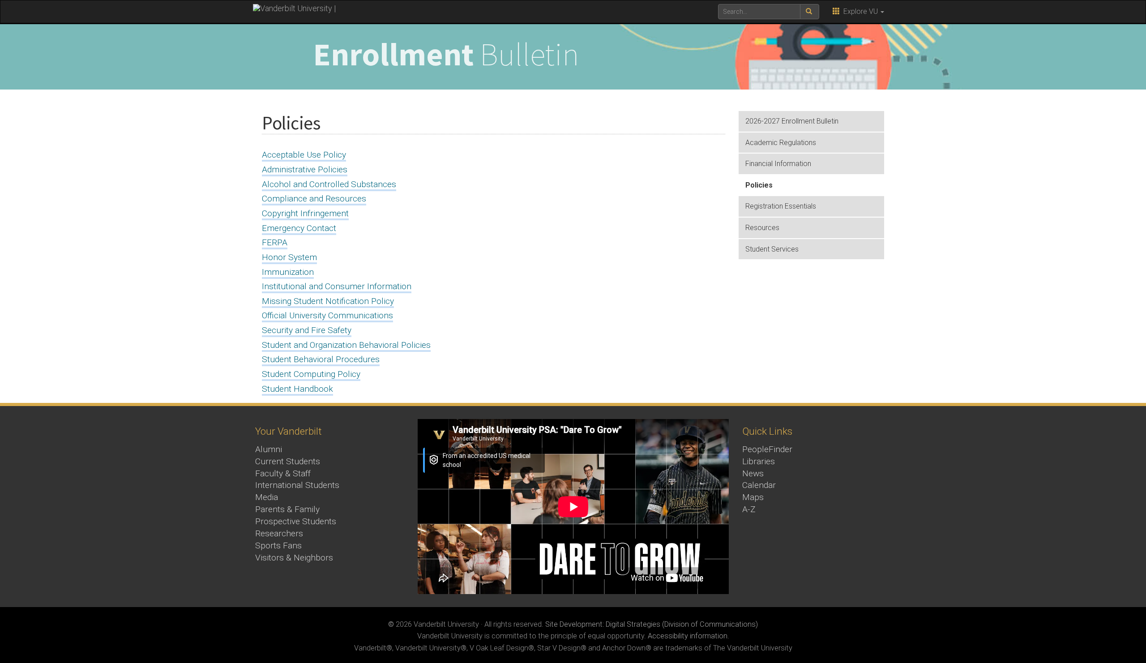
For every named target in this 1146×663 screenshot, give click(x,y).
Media (266, 497)
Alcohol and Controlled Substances (329, 184)
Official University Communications (327, 315)
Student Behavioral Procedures (321, 359)
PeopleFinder (767, 449)
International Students (297, 485)
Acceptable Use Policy (304, 155)
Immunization (288, 272)
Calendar (759, 485)
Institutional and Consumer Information (336, 286)
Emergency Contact (299, 228)
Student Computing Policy (311, 374)
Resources (762, 227)
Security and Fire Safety (306, 330)
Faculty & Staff (283, 473)
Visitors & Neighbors (294, 557)
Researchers (279, 533)
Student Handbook (297, 389)
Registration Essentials (780, 206)
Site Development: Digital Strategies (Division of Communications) (651, 624)
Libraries (758, 461)
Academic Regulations (780, 142)
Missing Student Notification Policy (328, 301)
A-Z (749, 509)
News (753, 473)
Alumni (268, 449)
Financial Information (778, 163)
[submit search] (809, 11)
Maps (753, 497)
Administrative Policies (304, 169)
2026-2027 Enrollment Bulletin (791, 121)
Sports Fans (278, 545)
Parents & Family (287, 509)
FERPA (274, 242)
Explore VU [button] (860, 11)
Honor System (289, 257)
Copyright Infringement (305, 213)
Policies (759, 185)
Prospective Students (295, 521)
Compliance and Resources (314, 198)
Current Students (287, 461)
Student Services (772, 249)
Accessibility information (687, 636)
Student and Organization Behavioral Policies (346, 345)
